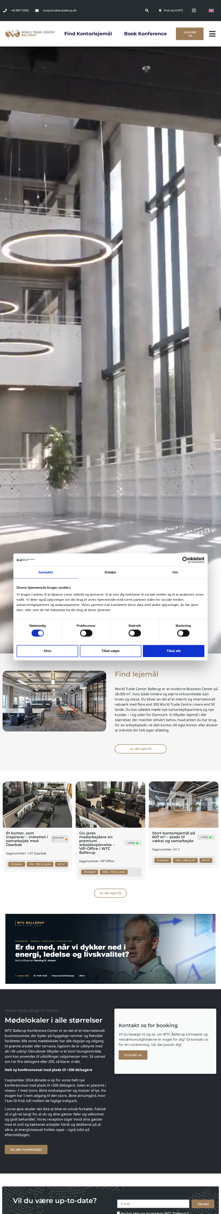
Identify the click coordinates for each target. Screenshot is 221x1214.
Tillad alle (174, 651)
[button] (147, 10)
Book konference (145, 34)
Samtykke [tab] (45, 572)
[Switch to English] (211, 11)
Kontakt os (133, 1055)
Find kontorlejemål (88, 34)
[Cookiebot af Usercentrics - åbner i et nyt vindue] (185, 560)
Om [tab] (175, 572)
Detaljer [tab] (111, 572)
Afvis (47, 651)
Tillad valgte (110, 651)
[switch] (86, 633)
